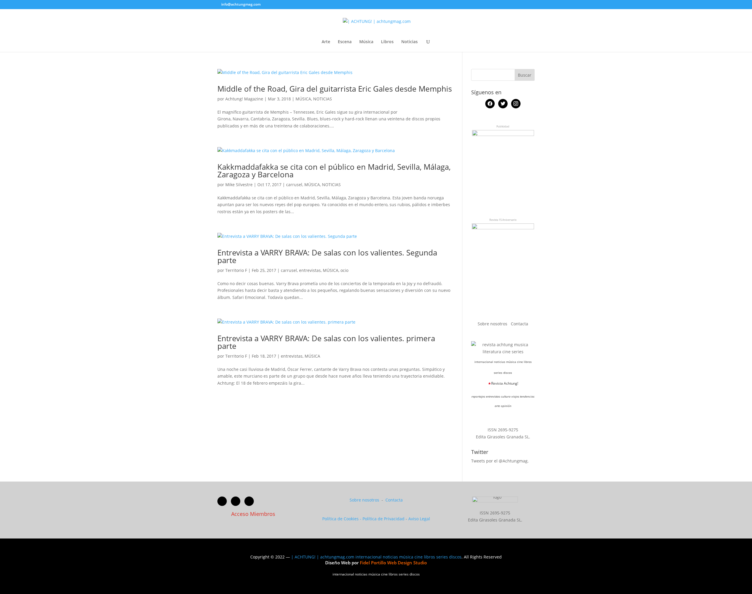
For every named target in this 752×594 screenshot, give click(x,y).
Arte (326, 42)
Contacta (519, 324)
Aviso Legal (419, 518)
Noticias (409, 42)
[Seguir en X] (235, 501)
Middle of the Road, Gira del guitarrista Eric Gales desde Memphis (334, 88)
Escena (345, 42)
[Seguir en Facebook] (222, 501)
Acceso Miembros (253, 513)
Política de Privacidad (383, 518)
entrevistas (310, 270)
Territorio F (236, 270)
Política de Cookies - (342, 518)
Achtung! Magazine (244, 99)
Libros (387, 42)
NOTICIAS (322, 99)
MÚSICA (303, 99)
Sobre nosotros (493, 324)
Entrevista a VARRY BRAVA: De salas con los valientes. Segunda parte (327, 256)
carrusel (294, 184)
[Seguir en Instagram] (249, 501)
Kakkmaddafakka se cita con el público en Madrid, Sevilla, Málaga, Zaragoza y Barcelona (334, 170)
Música (366, 42)
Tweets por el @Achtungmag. (500, 461)
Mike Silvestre (239, 184)
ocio (344, 270)
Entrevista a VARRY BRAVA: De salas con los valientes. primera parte (326, 342)
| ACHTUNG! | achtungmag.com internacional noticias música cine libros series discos (376, 557)
